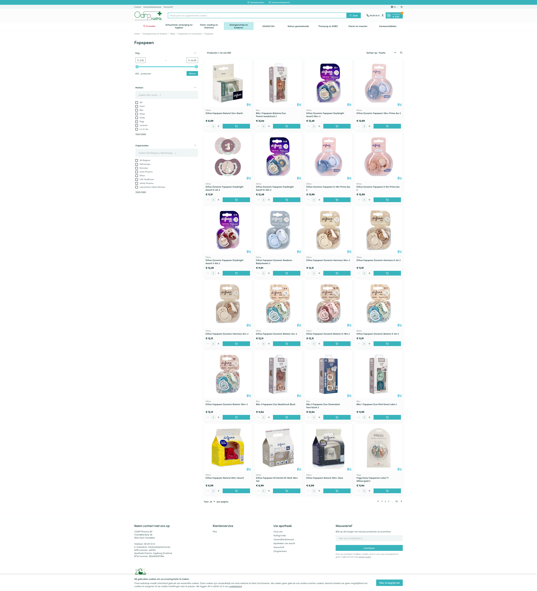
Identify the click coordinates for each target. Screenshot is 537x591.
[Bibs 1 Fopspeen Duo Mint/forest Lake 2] (379, 374)
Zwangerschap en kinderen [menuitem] (241, 26)
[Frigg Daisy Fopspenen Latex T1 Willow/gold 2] (379, 448)
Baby (172, 33)
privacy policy (365, 556)
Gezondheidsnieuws (152, 6)
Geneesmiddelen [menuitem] (391, 26)
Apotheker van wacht (284, 543)
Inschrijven (369, 547)
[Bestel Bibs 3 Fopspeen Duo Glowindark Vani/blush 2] (337, 417)
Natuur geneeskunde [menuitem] (300, 26)
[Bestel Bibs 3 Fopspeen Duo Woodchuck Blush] (286, 417)
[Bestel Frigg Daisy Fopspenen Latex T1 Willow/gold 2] (387, 490)
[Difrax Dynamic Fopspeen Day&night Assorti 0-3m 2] (228, 157)
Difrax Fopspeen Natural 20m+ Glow (324, 477)
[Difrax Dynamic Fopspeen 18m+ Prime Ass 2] (379, 83)
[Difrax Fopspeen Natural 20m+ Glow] (328, 448)
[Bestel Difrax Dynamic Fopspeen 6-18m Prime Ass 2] (337, 199)
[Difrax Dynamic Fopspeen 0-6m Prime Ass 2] (379, 157)
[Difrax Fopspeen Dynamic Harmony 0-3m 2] (379, 230)
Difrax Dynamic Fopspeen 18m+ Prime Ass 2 (378, 113)
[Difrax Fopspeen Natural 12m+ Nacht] (228, 83)
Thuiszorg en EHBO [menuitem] (330, 26)
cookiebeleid (235, 586)
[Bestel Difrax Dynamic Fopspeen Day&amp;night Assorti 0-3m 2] (236, 199)
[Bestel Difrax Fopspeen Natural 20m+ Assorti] (236, 490)
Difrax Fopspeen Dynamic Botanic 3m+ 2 (276, 333)
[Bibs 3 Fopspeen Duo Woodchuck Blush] (278, 374)
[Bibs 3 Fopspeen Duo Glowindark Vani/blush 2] (328, 374)
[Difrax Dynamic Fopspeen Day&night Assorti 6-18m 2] (278, 157)
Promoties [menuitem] (150, 26)
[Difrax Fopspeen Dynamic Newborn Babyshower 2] (278, 230)
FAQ (215, 531)
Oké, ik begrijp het (389, 582)
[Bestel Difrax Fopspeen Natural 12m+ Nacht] (236, 126)
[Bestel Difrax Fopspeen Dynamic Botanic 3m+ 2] (286, 343)
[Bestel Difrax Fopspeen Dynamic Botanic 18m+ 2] (236, 417)
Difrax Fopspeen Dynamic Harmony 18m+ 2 (328, 260)
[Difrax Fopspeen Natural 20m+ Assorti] (228, 448)
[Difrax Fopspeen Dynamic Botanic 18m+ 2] (228, 374)
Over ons (278, 531)
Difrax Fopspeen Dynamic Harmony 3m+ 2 (227, 333)
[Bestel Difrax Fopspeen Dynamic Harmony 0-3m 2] (387, 273)
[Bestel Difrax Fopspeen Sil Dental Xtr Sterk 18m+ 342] (286, 490)
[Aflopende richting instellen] (401, 52)
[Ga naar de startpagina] (148, 15)
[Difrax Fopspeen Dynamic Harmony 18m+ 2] (328, 230)
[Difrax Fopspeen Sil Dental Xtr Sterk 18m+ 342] (278, 448)
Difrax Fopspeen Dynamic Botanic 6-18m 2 (328, 333)
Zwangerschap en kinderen (155, 33)
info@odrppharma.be (159, 546)
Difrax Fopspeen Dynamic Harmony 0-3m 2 (378, 260)
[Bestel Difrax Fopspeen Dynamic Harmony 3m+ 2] (236, 343)
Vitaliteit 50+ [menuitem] (272, 26)
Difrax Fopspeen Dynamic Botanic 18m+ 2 (227, 404)
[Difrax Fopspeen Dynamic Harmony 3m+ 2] (228, 304)
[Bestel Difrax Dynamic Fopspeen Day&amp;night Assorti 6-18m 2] (286, 199)
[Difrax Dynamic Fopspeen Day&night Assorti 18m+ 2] (328, 83)
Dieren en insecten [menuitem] (360, 26)
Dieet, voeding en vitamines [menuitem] (212, 26)
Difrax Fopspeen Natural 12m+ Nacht (224, 113)
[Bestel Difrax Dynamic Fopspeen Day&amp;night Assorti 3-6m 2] (236, 273)
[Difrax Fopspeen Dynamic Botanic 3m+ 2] (278, 304)
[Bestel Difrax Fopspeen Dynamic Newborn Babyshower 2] (286, 273)
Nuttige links (280, 535)
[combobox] (257, 15)
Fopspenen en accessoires (190, 33)
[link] (379, 501)
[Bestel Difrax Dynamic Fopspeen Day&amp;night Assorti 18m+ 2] (337, 126)
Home (137, 33)
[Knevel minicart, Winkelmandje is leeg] (388, 15)
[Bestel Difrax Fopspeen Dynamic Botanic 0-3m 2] (387, 343)
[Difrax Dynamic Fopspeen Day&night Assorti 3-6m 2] (228, 230)
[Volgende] (401, 501)
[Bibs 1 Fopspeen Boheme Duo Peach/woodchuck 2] (278, 83)
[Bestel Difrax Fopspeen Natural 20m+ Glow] (337, 490)
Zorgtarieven (280, 551)
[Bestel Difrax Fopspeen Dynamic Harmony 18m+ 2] (337, 273)
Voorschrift (168, 6)
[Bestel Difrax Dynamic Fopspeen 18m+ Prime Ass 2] (387, 126)
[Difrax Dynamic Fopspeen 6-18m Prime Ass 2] (328, 157)
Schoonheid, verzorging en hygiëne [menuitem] (179, 26)
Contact (137, 6)
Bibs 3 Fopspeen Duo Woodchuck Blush (275, 404)
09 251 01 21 (149, 543)
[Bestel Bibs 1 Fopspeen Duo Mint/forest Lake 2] (387, 417)
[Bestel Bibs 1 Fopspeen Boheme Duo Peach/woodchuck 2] (286, 126)
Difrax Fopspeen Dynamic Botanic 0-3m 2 (377, 333)
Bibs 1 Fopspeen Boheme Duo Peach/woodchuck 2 (271, 114)
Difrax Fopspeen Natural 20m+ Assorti (225, 477)
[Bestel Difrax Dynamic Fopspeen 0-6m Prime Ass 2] (387, 199)
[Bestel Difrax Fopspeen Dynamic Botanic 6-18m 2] (337, 343)
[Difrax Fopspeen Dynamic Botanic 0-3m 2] (379, 304)
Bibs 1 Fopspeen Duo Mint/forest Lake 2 (376, 404)
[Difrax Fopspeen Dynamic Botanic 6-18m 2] (328, 304)
